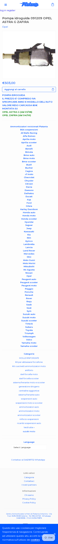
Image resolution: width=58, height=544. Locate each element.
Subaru (29, 327)
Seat (29, 308)
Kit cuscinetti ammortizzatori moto (29, 366)
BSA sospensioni (29, 129)
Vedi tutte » (29, 427)
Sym (29, 311)
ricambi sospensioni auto (29, 423)
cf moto (29, 174)
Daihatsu (29, 193)
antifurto (29, 370)
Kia (29, 234)
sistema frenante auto (29, 394)
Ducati (29, 196)
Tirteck (29, 323)
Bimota (29, 152)
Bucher (29, 168)
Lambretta (29, 244)
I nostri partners (29, 485)
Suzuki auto (29, 314)
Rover (29, 298)
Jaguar (29, 225)
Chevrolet (29, 177)
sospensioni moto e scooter (29, 403)
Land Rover (29, 250)
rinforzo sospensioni (29, 419)
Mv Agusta (29, 269)
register (11, 10)
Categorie (29, 477)
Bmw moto (29, 158)
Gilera (29, 206)
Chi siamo (29, 495)
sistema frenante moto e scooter (29, 382)
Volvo (29, 339)
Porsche (29, 292)
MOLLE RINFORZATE (29, 358)
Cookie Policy (29, 502)
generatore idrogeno (29, 386)
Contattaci (29, 481)
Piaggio (29, 289)
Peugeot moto (29, 285)
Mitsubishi (29, 266)
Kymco (29, 241)
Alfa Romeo (29, 136)
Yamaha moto (29, 343)
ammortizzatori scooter (29, 415)
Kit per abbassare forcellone (29, 362)
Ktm (29, 238)
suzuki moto (29, 431)
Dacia (29, 187)
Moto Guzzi (29, 260)
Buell (29, 164)
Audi (29, 145)
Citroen (29, 184)
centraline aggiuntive (29, 390)
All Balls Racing (29, 133)
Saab (29, 304)
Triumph (29, 333)
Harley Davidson (29, 209)
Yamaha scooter (29, 346)
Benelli (29, 149)
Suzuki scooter (29, 320)
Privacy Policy (29, 499)
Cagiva (29, 171)
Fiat (29, 200)
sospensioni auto (29, 399)
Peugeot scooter (29, 282)
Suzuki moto (29, 317)
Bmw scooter (29, 161)
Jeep (29, 228)
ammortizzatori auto (29, 407)
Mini (29, 257)
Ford (29, 203)
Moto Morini (29, 263)
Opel (29, 276)
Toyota (29, 330)
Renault (29, 295)
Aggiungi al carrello (15, 89)
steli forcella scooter (29, 378)
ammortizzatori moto (29, 411)
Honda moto (29, 215)
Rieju (29, 301)
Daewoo (29, 190)
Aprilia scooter (29, 142)
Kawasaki (29, 231)
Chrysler (29, 180)
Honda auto (29, 212)
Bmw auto (29, 155)
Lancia (29, 247)
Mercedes (29, 254)
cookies (35, 539)
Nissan (29, 273)
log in (3, 10)
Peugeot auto (29, 279)
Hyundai (29, 222)
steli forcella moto (29, 374)
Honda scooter (29, 219)
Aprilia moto (29, 139)
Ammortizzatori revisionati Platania (29, 126)
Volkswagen (29, 336)
